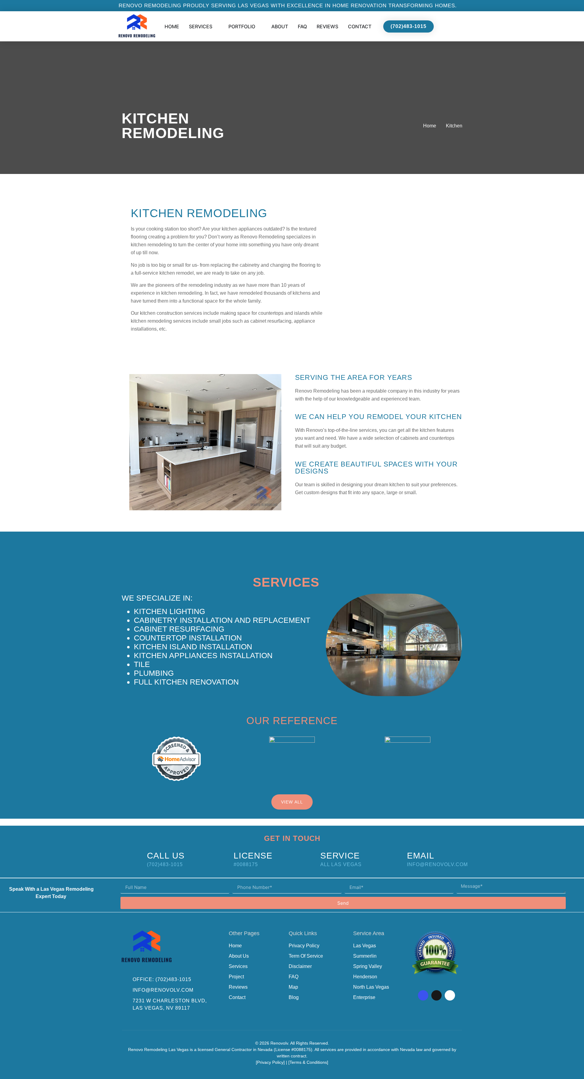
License (253, 855)
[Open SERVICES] (216, 26)
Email (420, 855)
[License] (218, 858)
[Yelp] (450, 995)
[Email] (392, 858)
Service (340, 855)
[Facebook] (423, 995)
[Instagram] (436, 995)
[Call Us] (132, 858)
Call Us (166, 855)
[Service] (305, 858)
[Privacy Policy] (270, 1062)
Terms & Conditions (308, 1062)
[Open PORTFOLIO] (259, 26)
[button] (396, 272)
